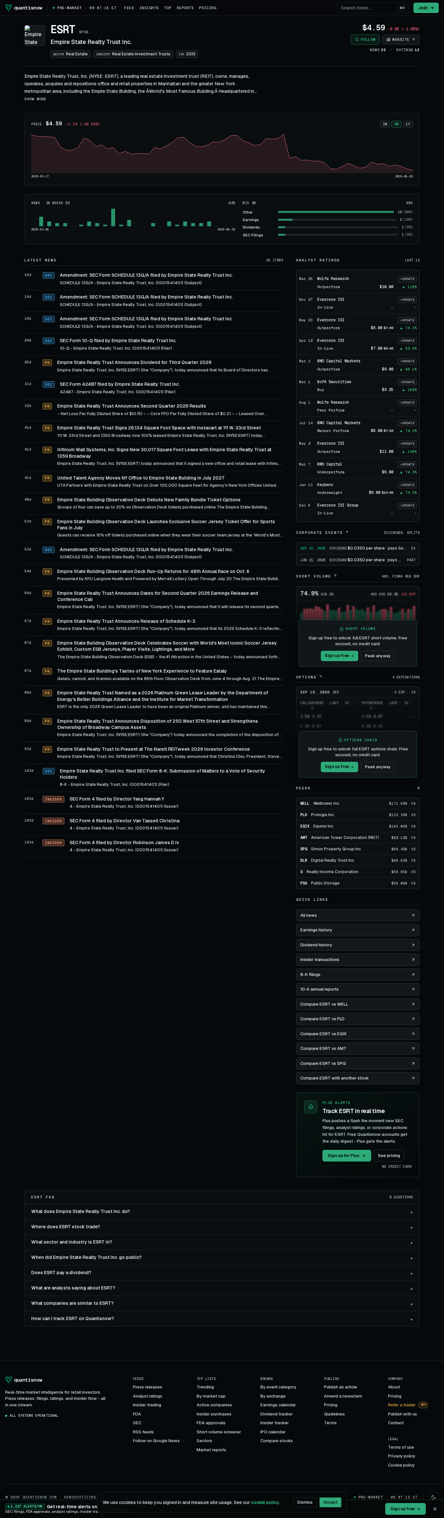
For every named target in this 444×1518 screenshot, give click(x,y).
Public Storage (325, 883)
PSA (303, 883)
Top (168, 8)
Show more (35, 99)
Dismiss (305, 1502)
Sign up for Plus (343, 1155)
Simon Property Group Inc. (336, 849)
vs (413, 803)
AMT (303, 837)
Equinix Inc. (323, 826)
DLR (303, 860)
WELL (304, 803)
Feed (129, 8)
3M (396, 124)
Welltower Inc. (326, 803)
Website (401, 39)
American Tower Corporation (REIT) (345, 837)
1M (385, 124)
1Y (408, 124)
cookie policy (265, 1502)
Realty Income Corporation (332, 871)
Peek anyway (378, 656)
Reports (185, 8)
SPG (303, 849)
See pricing (389, 1155)
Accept (330, 1502)
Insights (149, 8)
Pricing (207, 8)
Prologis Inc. (323, 814)
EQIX (304, 826)
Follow (368, 39)
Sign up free (337, 655)
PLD (303, 814)
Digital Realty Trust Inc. (333, 860)
